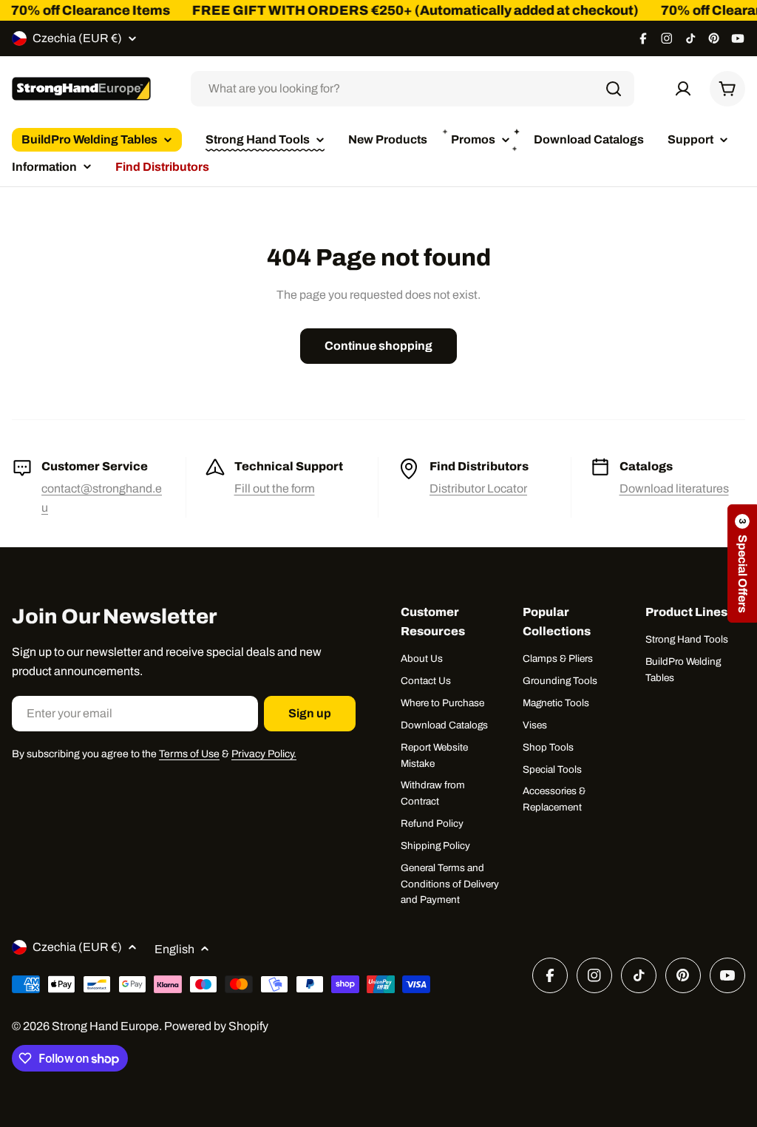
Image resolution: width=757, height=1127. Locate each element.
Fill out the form (274, 488)
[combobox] (412, 88)
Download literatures (674, 488)
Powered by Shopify (216, 1026)
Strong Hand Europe (105, 1026)
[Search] (613, 89)
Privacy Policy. (263, 753)
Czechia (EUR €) (77, 38)
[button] (742, 563)
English (174, 949)
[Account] (683, 89)
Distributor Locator (478, 488)
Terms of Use (189, 753)
